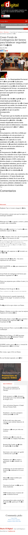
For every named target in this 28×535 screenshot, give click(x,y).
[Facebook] (1, 50)
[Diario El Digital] (9, 4)
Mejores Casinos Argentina (14, 519)
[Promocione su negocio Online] (10, 372)
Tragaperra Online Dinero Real (14, 521)
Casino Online (14, 518)
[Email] (4, 50)
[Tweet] (2, 50)
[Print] (5, 50)
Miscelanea (6, 32)
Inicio (1, 32)
